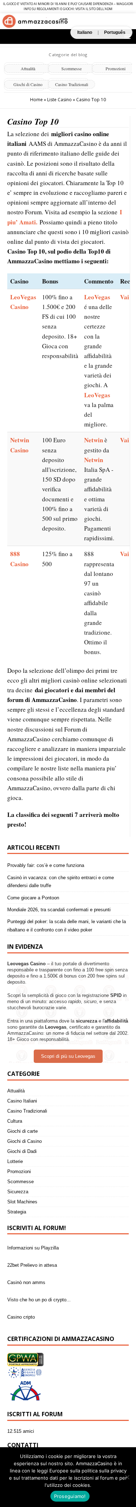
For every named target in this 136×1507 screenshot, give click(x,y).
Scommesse (71, 68)
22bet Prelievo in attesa (32, 1263)
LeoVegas (97, 296)
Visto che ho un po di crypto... (39, 1297)
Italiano (84, 32)
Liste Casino (59, 100)
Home (36, 100)
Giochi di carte (22, 1131)
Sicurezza (17, 1191)
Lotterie (15, 1161)
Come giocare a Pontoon (33, 897)
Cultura (14, 1121)
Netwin (93, 439)
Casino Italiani (22, 1101)
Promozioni (19, 1171)
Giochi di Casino (27, 84)
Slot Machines (22, 1201)
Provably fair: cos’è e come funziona (45, 865)
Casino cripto (21, 1315)
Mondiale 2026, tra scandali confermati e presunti (59, 909)
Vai (124, 296)
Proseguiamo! (70, 1496)
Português (114, 32)
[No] (127, 1477)
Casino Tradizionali (71, 84)
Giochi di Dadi (22, 1151)
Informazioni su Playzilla (33, 1245)
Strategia (16, 1212)
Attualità (28, 68)
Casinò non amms (26, 1280)
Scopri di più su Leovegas (68, 1056)
